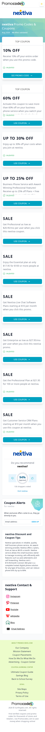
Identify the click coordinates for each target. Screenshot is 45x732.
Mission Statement (22, 651)
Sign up (35, 522)
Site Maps (22, 689)
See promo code (20, 75)
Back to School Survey (22, 679)
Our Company (22, 647)
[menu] (41, 3)
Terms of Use (22, 696)
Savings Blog (22, 675)
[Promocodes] (13, 4)
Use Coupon (20, 123)
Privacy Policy (22, 692)
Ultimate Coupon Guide (22, 672)
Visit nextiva (23, 491)
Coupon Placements (22, 654)
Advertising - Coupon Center (22, 662)
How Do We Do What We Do (22, 658)
